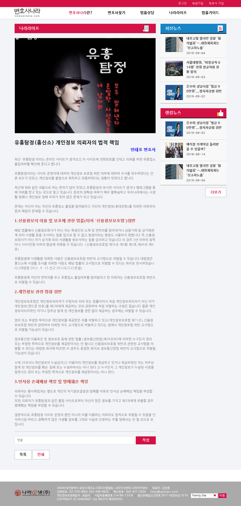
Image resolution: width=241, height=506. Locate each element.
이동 (222, 495)
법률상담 (147, 13)
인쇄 (40, 454)
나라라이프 (178, 13)
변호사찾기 (116, 13)
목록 (23, 454)
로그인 (182, 3)
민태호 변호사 (143, 149)
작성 (145, 440)
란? (81, 13)
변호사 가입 (216, 3)
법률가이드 (210, 13)
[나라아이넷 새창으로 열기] (32, 493)
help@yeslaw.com (164, 492)
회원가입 (198, 3)
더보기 (216, 192)
